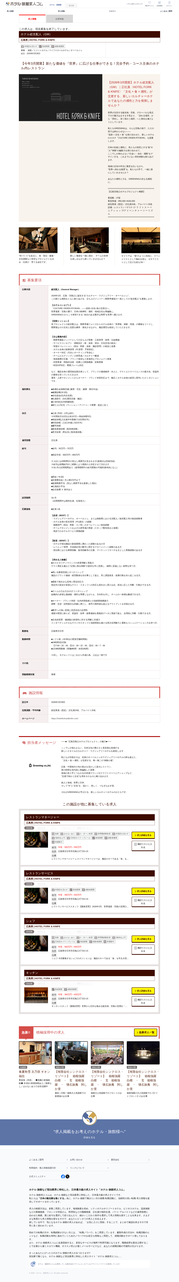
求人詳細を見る (144, 835)
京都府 (23, 1067)
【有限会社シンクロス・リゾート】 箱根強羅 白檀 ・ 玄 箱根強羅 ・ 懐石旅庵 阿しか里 (71, 1080)
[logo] (24, 4)
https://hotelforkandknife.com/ (64, 718)
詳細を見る (89, 1137)
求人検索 (10, 11)
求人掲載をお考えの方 (135, 4)
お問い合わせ (76, 1159)
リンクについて (77, 1168)
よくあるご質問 (166, 11)
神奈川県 (60, 1067)
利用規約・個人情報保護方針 (42, 1168)
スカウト (112, 11)
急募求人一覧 (146, 1032)
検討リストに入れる (145, 845)
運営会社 (115, 1159)
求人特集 (61, 11)
